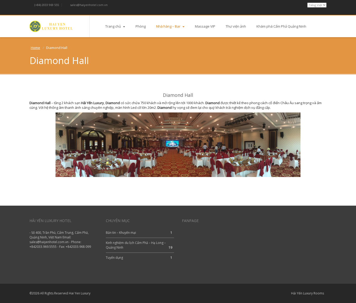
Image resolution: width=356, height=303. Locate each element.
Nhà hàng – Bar (168, 26)
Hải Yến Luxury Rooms (307, 293)
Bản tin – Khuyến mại (121, 232)
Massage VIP (205, 26)
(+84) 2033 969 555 (46, 5)
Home (35, 47)
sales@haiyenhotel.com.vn (88, 5)
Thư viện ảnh (236, 26)
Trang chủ (113, 26)
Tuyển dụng (114, 257)
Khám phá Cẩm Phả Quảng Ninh (281, 26)
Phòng (141, 26)
